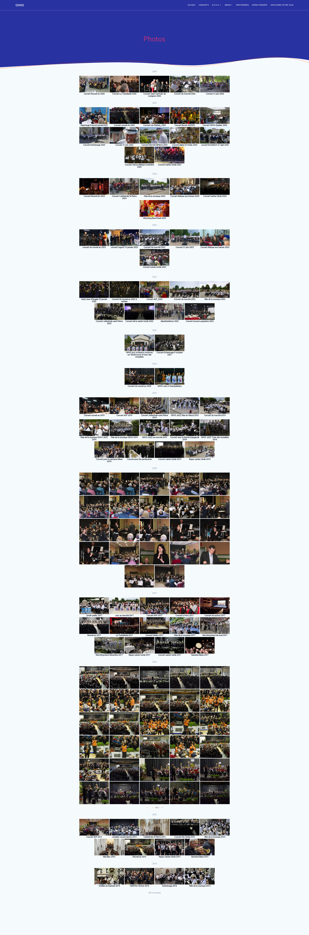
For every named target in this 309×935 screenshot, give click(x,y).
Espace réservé (259, 5)
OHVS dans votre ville (282, 5)
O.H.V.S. (215, 5)
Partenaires (242, 5)
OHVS (19, 5)
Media (228, 5)
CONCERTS (204, 5)
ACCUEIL (191, 5)
